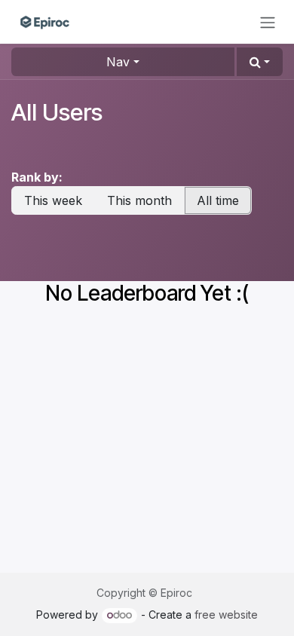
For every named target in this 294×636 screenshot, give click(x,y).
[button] (260, 61)
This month (139, 200)
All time (218, 200)
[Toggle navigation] (268, 22)
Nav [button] (118, 61)
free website (226, 614)
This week (53, 200)
